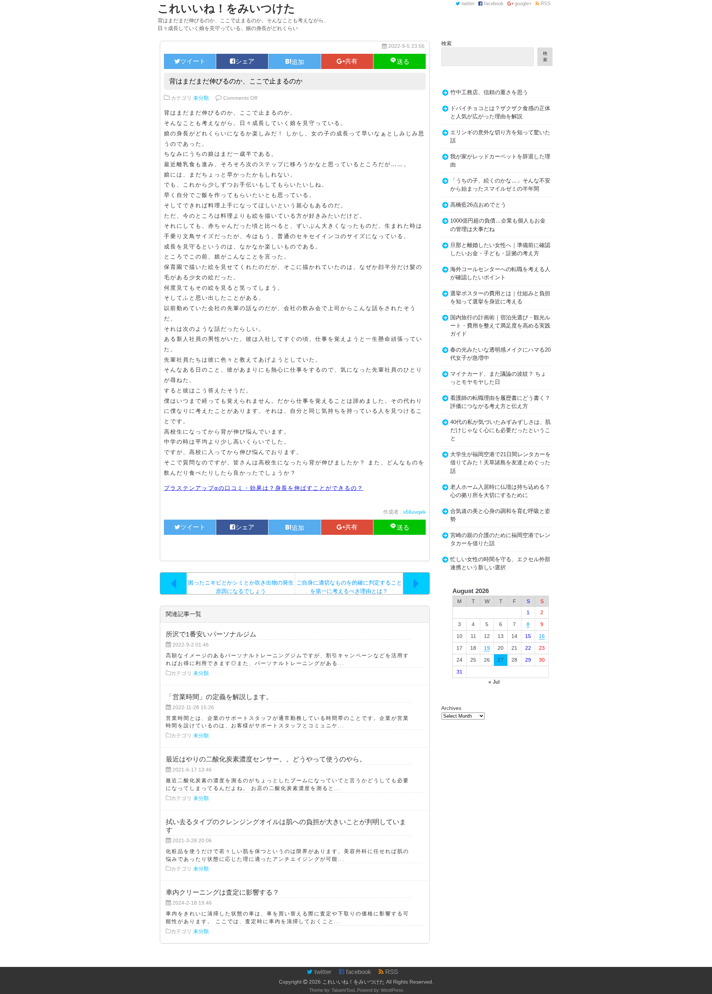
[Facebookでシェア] (242, 61)
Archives (451, 708)
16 (542, 636)
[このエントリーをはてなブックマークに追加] (294, 61)
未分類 (201, 98)
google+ (522, 3)
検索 (446, 43)
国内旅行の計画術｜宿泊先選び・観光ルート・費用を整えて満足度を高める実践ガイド (500, 326)
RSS (545, 3)
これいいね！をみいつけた (353, 982)
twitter (467, 3)
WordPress (392, 990)
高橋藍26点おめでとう (478, 205)
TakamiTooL (344, 990)
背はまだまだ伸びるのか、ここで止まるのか (236, 81)
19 (487, 648)
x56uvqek (414, 512)
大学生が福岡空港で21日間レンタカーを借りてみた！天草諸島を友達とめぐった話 (500, 462)
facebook (493, 3)
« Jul (494, 682)
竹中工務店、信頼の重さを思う (489, 92)
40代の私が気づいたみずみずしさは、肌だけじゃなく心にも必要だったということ (500, 430)
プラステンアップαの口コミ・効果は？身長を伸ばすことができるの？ (263, 488)
